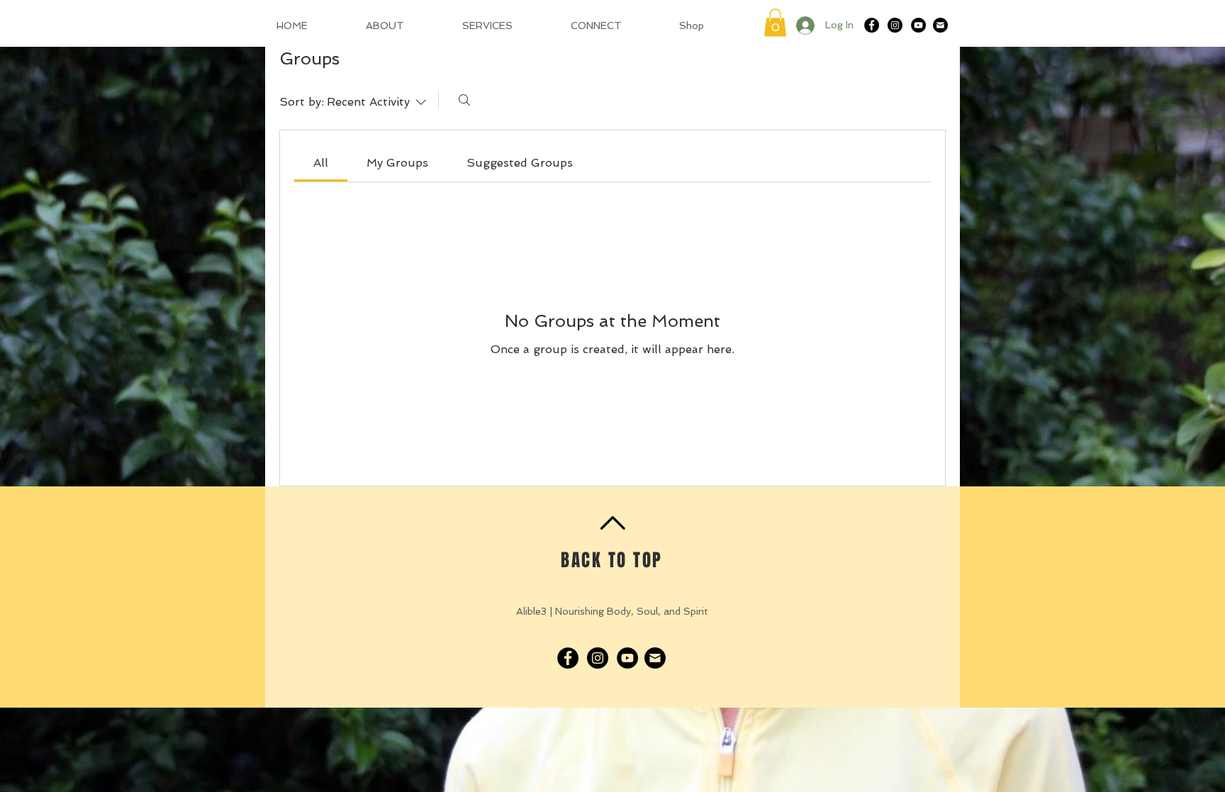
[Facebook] (871, 25)
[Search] (464, 99)
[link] (320, 162)
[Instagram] (895, 25)
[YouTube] (918, 25)
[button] (775, 22)
